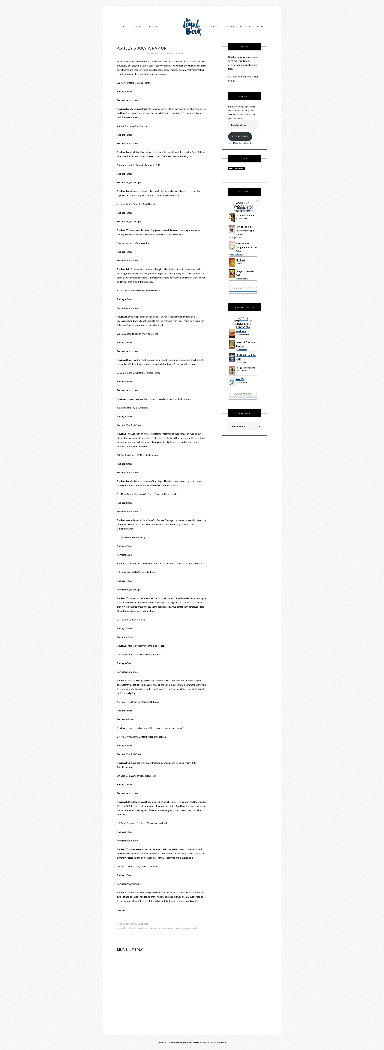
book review (142, 927)
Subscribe (240, 136)
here (163, 645)
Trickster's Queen (245, 215)
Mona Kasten (242, 382)
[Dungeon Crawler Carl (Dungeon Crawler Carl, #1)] (232, 277)
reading (177, 927)
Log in (223, 1042)
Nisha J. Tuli (241, 371)
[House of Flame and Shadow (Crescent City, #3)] (232, 348)
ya (183, 927)
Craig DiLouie (236, 238)
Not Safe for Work (245, 367)
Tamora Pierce (242, 218)
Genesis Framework (201, 1042)
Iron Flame (241, 331)
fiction (161, 927)
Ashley (133, 923)
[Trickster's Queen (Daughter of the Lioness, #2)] (232, 221)
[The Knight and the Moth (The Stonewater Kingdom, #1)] (232, 361)
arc (127, 927)
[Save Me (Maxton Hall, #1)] (232, 385)
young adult (191, 927)
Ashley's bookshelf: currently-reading (243, 207)
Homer (240, 263)
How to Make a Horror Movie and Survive (245, 230)
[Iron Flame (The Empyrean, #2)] (232, 337)
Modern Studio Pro (182, 1042)
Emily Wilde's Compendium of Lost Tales (246, 247)
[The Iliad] (232, 266)
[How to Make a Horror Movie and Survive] (232, 232)
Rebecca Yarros (243, 334)
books (153, 927)
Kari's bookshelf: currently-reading (243, 322)
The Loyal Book (192, 26)
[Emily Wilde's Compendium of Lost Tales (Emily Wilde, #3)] (232, 249)
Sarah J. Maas (242, 349)
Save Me (240, 379)
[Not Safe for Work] (232, 373)
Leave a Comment (173, 53)
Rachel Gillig (242, 362)
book (133, 927)
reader (168, 927)
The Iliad (240, 260)
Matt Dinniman (242, 278)
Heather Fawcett (237, 254)
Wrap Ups (143, 923)
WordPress (215, 1042)
